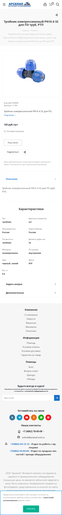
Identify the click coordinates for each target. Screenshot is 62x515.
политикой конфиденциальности (36, 391)
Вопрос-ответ (31, 371)
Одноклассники (34, 417)
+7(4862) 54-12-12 (19, 444)
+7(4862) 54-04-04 (19, 450)
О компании (31, 314)
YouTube (27, 417)
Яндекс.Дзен (48, 417)
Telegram (19, 417)
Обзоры (31, 379)
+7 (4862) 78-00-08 (32, 431)
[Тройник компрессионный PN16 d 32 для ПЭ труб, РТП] (31, 71)
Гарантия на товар (31, 355)
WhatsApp (41, 417)
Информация (31, 337)
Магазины (31, 326)
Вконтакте (12, 417)
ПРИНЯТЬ (31, 509)
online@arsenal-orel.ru (33, 437)
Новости (31, 318)
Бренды (31, 375)
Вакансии (31, 322)
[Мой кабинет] (45, 4)
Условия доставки (31, 350)
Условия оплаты (31, 346)
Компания (31, 309)
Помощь (31, 342)
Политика (31, 330)
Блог (31, 366)
